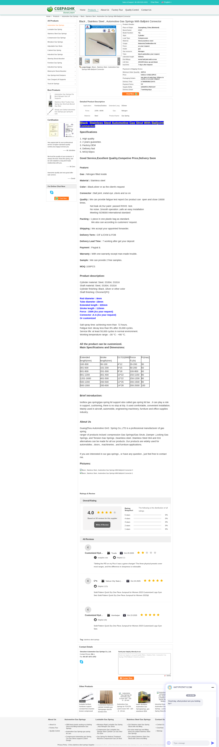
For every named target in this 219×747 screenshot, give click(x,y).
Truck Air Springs (53, 84)
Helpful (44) (102, 620)
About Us (105, 10)
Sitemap (159, 731)
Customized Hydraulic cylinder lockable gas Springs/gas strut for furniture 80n (105, 708)
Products (92, 10)
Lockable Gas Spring (55, 29)
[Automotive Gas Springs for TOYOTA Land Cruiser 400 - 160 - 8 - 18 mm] (125, 696)
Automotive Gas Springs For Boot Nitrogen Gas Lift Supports (64, 96)
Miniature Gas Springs (55, 42)
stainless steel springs (91, 640)
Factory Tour (117, 10)
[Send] (213, 743)
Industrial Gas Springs (55, 54)
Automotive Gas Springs (70, 16)
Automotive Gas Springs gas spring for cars (78, 732)
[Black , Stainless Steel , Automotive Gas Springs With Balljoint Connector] (100, 40)
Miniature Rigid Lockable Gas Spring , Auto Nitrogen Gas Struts (109, 725)
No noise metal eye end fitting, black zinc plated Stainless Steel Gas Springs (139, 731)
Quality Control (132, 10)
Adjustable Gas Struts (55, 46)
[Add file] (169, 743)
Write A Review (102, 525)
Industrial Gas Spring (55, 67)
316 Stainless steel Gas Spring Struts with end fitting (138, 725)
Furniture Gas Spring (55, 63)
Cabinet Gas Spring (54, 50)
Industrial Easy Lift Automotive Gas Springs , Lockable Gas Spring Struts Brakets (163, 707)
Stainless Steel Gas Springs (57, 34)
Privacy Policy (62, 745)
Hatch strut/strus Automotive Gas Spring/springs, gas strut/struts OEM (142, 708)
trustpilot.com (103, 558)
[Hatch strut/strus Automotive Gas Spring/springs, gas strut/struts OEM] (144, 696)
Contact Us (146, 10)
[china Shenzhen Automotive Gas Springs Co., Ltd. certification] (53, 130)
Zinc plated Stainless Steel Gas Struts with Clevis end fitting (139, 737)
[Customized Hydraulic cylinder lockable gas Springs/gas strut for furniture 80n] (106, 697)
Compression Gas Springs (57, 38)
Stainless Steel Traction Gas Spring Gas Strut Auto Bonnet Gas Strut (65, 104)
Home (82, 10)
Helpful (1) (121, 558)
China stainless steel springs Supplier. (81, 745)
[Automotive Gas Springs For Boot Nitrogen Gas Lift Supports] (50, 96)
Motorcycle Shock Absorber (57, 71)
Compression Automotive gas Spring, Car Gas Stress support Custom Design (79, 738)
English (167, 2)
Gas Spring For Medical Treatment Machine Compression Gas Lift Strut (109, 737)
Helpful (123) (103, 586)
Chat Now (155, 2)
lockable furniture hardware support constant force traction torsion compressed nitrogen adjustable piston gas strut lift (86, 710)
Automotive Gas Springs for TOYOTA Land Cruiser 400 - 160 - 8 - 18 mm (125, 707)
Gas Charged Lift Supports (57, 79)
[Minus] (212, 687)
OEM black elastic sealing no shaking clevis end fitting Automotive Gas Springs (79, 726)
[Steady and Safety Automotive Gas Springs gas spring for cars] (50, 111)
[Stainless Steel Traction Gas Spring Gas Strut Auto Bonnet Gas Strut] (50, 104)
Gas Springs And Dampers (57, 75)
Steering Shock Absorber (56, 59)
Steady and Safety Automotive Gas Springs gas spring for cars (65, 112)
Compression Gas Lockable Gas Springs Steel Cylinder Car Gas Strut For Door (109, 731)
